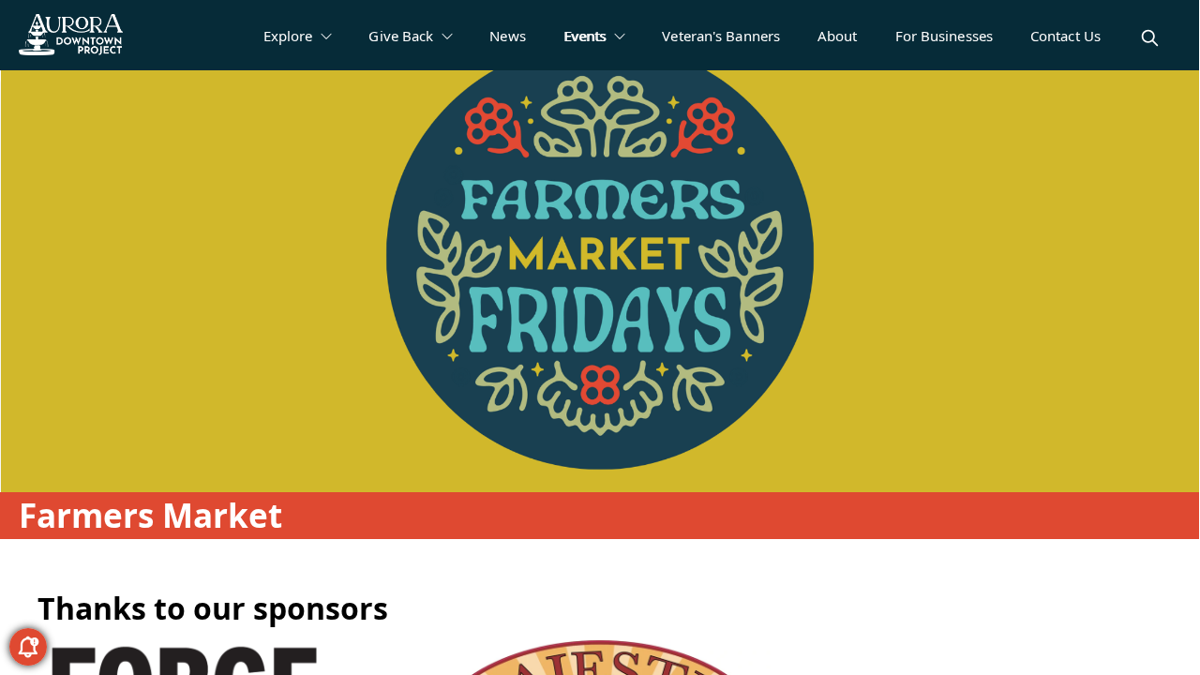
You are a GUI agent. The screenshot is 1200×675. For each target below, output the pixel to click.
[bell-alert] (28, 647)
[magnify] (1149, 38)
